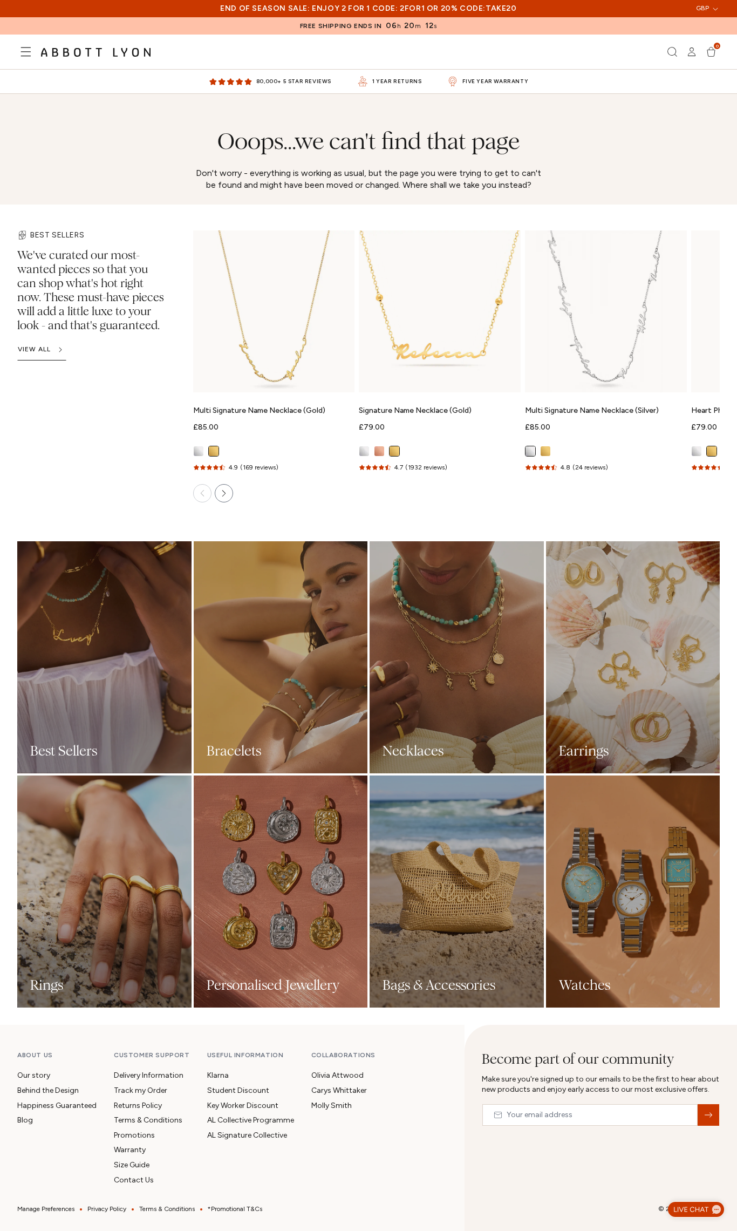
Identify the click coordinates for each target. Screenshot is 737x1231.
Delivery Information (148, 1075)
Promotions (134, 1135)
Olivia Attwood (337, 1075)
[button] (26, 51)
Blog (25, 1120)
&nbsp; (708, 1115)
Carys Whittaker (339, 1090)
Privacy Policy (106, 1209)
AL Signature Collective (247, 1135)
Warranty (130, 1149)
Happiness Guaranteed (57, 1105)
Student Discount (238, 1090)
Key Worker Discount (242, 1105)
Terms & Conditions (148, 1120)
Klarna (218, 1075)
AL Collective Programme (250, 1120)
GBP (702, 8)
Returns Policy (138, 1105)
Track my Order (140, 1090)
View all (34, 349)
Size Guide (131, 1164)
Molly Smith (331, 1105)
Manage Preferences (45, 1209)
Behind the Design (48, 1090)
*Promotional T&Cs (235, 1209)
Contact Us (134, 1180)
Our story (33, 1075)
